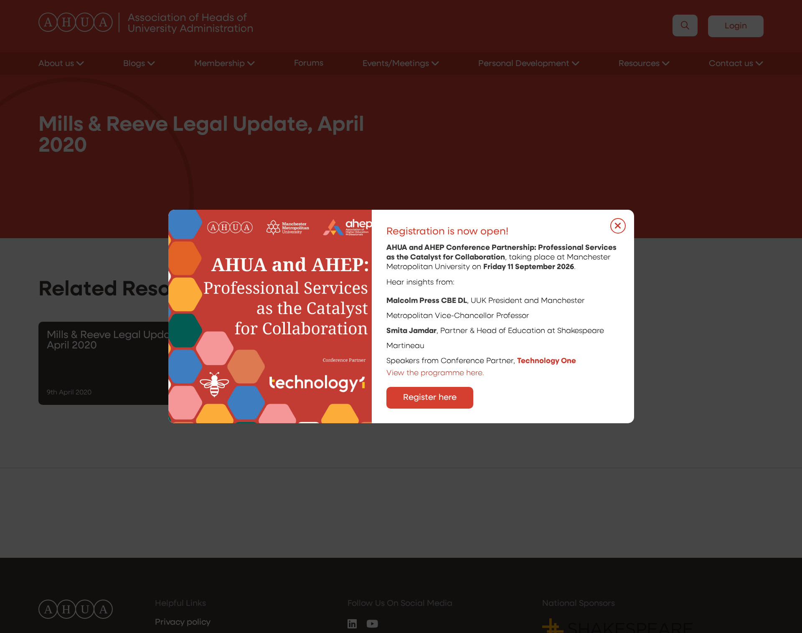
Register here (430, 398)
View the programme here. (436, 373)
